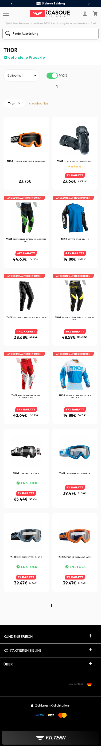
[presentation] (12, 4)
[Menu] (5, 13)
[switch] (52, 76)
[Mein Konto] (85, 13)
